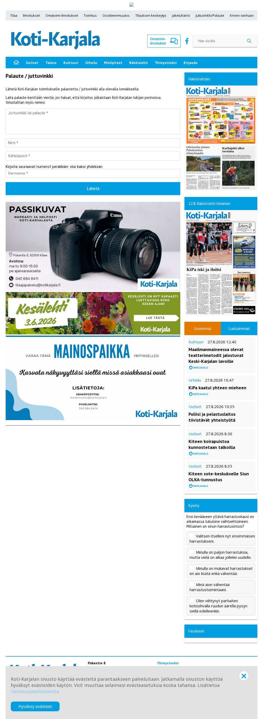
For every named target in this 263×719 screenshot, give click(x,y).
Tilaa (13, 15)
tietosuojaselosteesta (35, 691)
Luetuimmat (239, 328)
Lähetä (93, 188)
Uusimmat (203, 328)
